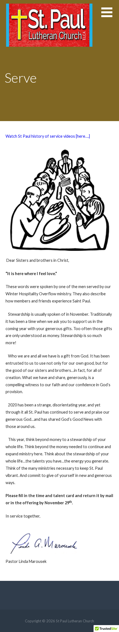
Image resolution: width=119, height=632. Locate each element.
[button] (110, 16)
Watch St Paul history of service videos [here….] (48, 136)
